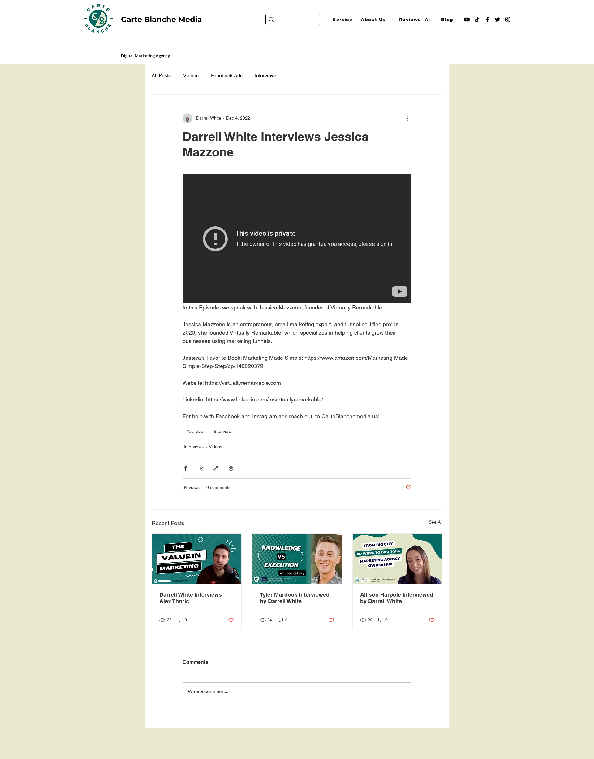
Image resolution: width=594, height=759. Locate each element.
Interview (222, 431)
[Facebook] (487, 19)
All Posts (161, 75)
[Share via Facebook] (185, 468)
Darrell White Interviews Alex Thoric (190, 597)
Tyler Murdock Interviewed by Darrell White (294, 597)
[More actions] (407, 118)
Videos (191, 75)
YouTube (195, 431)
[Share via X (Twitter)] (201, 468)
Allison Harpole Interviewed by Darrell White (396, 597)
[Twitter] (497, 19)
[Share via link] (216, 468)
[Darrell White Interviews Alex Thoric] (196, 559)
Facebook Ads (227, 75)
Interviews (266, 75)
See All (435, 522)
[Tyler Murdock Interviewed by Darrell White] (297, 559)
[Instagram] (507, 19)
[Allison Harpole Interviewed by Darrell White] (397, 559)
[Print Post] (231, 468)
